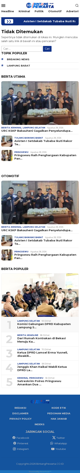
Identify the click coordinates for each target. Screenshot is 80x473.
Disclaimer (20, 413)
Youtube (60, 448)
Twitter (61, 437)
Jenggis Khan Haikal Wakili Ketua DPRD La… (42, 368)
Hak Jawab (59, 418)
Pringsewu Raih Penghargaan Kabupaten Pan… (45, 157)
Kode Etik (59, 407)
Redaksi (20, 407)
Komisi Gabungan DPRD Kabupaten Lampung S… (44, 325)
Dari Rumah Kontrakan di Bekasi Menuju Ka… (41, 340)
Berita (5, 127)
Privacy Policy (20, 418)
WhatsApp (60, 443)
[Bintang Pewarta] (40, 5)
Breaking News (18, 59)
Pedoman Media (58, 413)
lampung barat (18, 65)
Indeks (39, 424)
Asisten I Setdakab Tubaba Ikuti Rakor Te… (43, 142)
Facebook (23, 437)
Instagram (23, 448)
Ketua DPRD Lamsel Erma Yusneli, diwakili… (42, 354)
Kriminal (16, 127)
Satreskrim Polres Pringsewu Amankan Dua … (39, 382)
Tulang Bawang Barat (28, 138)
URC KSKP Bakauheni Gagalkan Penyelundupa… (37, 130)
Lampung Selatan (34, 127)
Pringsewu (21, 152)
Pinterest (22, 443)
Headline (32, 335)
